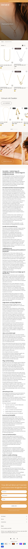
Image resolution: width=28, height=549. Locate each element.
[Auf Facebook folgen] (10, 538)
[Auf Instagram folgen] (14, 538)
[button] (19, 5)
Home (2, 41)
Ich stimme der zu (11, 502)
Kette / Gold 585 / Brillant (6, 65)
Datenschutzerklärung (14, 502)
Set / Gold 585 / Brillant (17, 122)
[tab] (9, 98)
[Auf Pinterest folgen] (17, 538)
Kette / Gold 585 (3, 122)
